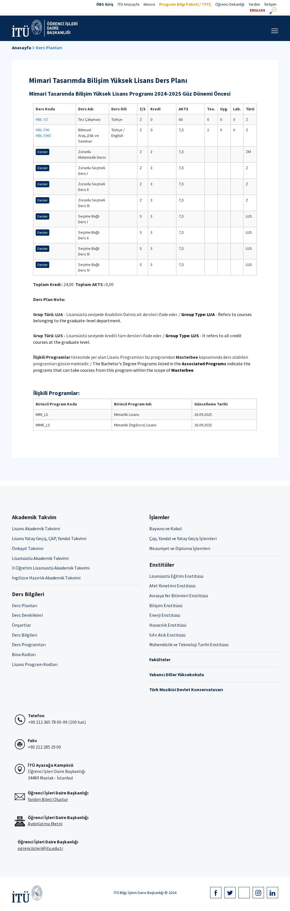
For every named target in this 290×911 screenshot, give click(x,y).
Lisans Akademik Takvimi (36, 528)
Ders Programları (29, 644)
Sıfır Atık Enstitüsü (167, 635)
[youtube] (244, 892)
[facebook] (215, 892)
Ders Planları (49, 47)
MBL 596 (42, 129)
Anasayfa (21, 47)
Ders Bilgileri (24, 635)
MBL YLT (42, 119)
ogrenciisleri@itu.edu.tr (40, 848)
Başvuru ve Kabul (165, 528)
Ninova (149, 4)
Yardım (254, 4)
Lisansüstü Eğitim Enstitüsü (176, 576)
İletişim (270, 4)
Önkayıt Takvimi (27, 548)
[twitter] (230, 892)
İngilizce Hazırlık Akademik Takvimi (46, 578)
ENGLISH (257, 10)
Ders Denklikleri (27, 615)
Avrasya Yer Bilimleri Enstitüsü (178, 595)
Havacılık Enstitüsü (167, 625)
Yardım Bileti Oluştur (48, 799)
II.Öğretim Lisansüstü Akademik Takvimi (50, 568)
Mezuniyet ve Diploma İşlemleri (179, 548)
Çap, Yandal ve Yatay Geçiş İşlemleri (183, 538)
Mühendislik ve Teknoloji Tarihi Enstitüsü (189, 644)
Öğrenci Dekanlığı (229, 4)
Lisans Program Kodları (34, 664)
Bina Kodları (24, 654)
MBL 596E (43, 135)
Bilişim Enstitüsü (165, 605)
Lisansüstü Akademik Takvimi (40, 558)
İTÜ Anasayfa (128, 4)
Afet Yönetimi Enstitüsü (172, 585)
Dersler (42, 152)
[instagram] (258, 892)
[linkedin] (272, 892)
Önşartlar (21, 625)
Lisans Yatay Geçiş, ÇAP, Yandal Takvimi (49, 538)
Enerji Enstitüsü (164, 615)
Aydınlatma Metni (45, 823)
